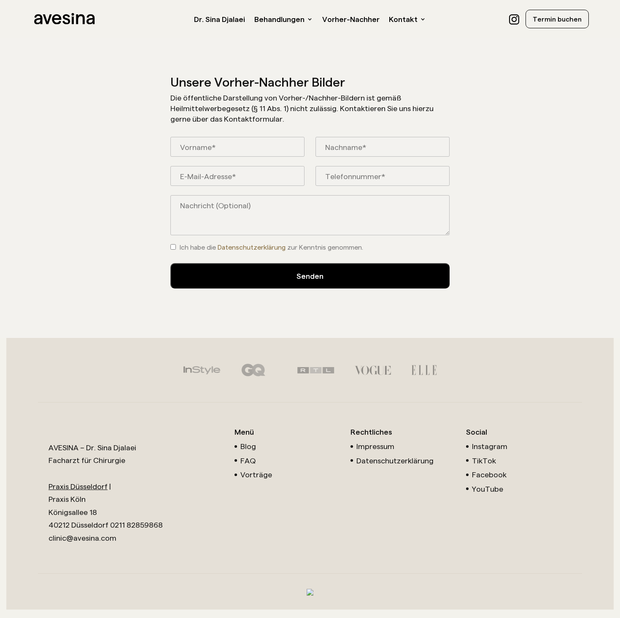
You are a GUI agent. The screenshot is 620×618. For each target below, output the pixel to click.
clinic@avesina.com (82, 537)
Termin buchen (557, 19)
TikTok (484, 460)
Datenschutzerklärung (252, 247)
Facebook (489, 474)
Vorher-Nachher (351, 19)
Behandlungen (279, 19)
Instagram (489, 445)
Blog (248, 445)
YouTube (487, 488)
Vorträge (256, 474)
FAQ (248, 460)
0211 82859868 (136, 524)
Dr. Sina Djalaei (219, 19)
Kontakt (403, 19)
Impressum (375, 445)
